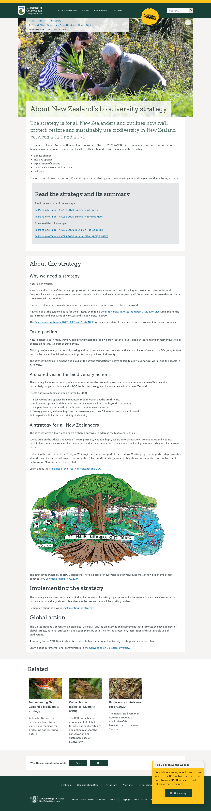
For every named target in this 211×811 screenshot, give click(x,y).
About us (101, 799)
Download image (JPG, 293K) (62, 578)
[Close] (201, 765)
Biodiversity (56, 20)
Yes (78, 763)
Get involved (100, 10)
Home (31, 20)
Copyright (126, 799)
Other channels (148, 785)
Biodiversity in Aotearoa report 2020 (125, 704)
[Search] (191, 10)
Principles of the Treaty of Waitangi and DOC (75, 468)
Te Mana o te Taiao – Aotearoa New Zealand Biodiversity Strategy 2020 (60, 25)
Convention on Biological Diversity (109, 647)
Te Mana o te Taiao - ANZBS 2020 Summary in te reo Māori (69, 216)
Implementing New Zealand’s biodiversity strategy (44, 706)
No (98, 763)
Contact (112, 799)
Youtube (128, 785)
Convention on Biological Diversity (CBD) (82, 706)
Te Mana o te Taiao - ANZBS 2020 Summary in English (66, 210)
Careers (74, 799)
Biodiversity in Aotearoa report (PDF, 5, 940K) (132, 311)
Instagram (111, 785)
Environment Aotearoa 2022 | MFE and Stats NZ (63, 322)
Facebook (65, 785)
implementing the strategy (78, 608)
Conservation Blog (88, 785)
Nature (85, 10)
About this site (140, 799)
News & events (87, 799)
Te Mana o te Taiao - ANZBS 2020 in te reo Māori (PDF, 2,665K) (71, 236)
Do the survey (178, 793)
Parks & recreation (67, 10)
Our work (117, 10)
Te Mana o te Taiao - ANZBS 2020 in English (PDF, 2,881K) (69, 229)
